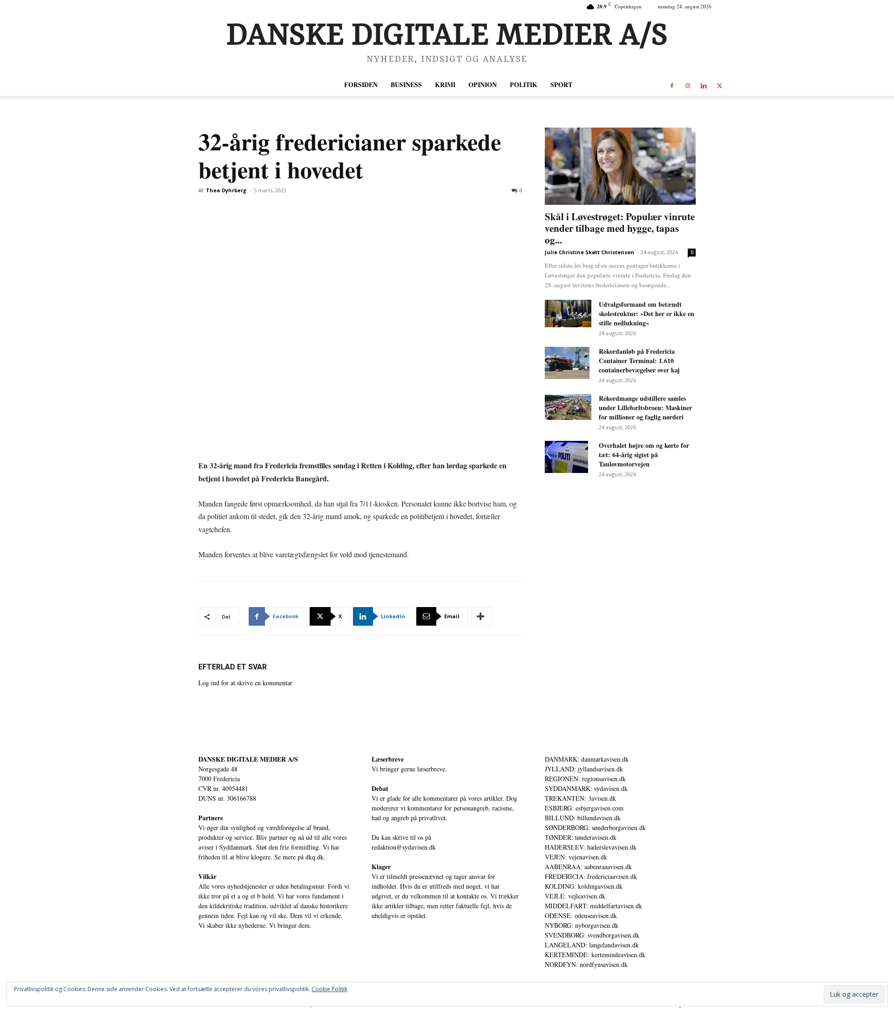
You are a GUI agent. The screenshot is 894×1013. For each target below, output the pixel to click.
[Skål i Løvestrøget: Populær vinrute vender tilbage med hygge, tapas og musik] (620, 166)
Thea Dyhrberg (226, 190)
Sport (561, 84)
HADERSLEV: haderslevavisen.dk (591, 847)
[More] (481, 616)
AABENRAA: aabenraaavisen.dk (588, 866)
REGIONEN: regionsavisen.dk (585, 778)
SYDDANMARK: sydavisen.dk (586, 788)
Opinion (482, 84)
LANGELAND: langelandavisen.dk (592, 944)
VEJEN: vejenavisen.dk (576, 856)
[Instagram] (688, 85)
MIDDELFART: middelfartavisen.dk (593, 905)
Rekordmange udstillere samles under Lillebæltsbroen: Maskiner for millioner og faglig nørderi (645, 407)
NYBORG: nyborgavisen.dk (581, 925)
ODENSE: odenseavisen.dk (581, 915)
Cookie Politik (329, 989)
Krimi (445, 84)
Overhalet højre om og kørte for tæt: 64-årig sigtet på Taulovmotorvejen (644, 454)
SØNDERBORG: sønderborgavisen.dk (595, 827)
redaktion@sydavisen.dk (404, 847)
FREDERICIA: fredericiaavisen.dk (591, 876)
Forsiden (361, 84)
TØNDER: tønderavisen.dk (580, 837)
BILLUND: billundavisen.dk (583, 817)
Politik (523, 84)
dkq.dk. (315, 856)
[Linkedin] (704, 85)
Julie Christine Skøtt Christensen (589, 252)
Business (406, 84)
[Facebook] (672, 85)
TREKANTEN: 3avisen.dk (580, 798)
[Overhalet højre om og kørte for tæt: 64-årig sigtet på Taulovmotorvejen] (566, 457)
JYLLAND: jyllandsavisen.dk (584, 768)
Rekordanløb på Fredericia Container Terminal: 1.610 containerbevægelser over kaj (639, 360)
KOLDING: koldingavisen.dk (584, 886)
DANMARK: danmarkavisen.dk (587, 759)
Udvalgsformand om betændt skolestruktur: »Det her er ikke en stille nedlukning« (646, 313)
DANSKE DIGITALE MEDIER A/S (248, 759)
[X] (719, 85)
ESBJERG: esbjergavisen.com (584, 808)
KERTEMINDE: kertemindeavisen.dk (595, 954)
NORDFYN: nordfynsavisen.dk (586, 964)
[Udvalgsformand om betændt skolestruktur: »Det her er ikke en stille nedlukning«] (568, 314)
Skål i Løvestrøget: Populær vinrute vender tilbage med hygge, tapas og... (620, 228)
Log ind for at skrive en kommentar (245, 682)
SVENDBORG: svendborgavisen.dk (592, 935)
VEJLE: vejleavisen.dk (575, 895)
